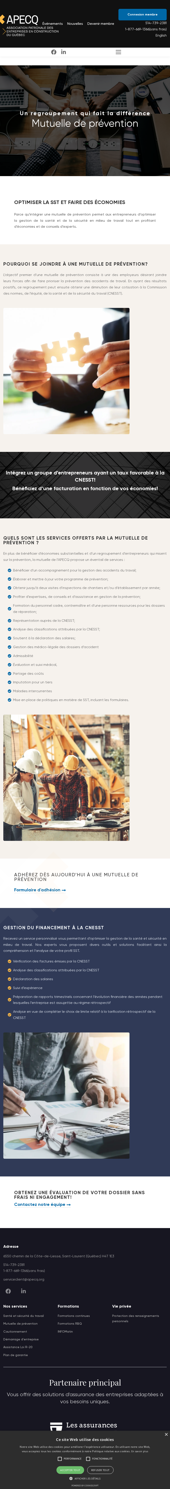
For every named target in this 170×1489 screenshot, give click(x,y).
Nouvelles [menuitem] (75, 24)
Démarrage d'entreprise (21, 1339)
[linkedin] (63, 52)
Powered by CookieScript (85, 1485)
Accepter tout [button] (70, 1470)
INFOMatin (65, 1331)
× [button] (166, 1434)
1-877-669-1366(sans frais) (146, 29)
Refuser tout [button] (100, 1470)
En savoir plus (139, 1451)
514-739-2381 (156, 23)
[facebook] (54, 52)
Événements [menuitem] (52, 24)
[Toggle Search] (117, 52)
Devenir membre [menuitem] (100, 24)
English (161, 35)
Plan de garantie (15, 1355)
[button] (59, 1458)
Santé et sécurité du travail (23, 1316)
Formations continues (74, 1316)
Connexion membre (143, 14)
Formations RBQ (70, 1323)
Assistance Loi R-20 (18, 1347)
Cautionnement (15, 1331)
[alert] (85, 1460)
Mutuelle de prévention (20, 1323)
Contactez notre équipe (39, 1205)
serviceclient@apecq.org (23, 1279)
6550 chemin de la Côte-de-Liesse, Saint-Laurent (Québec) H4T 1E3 (58, 1256)
